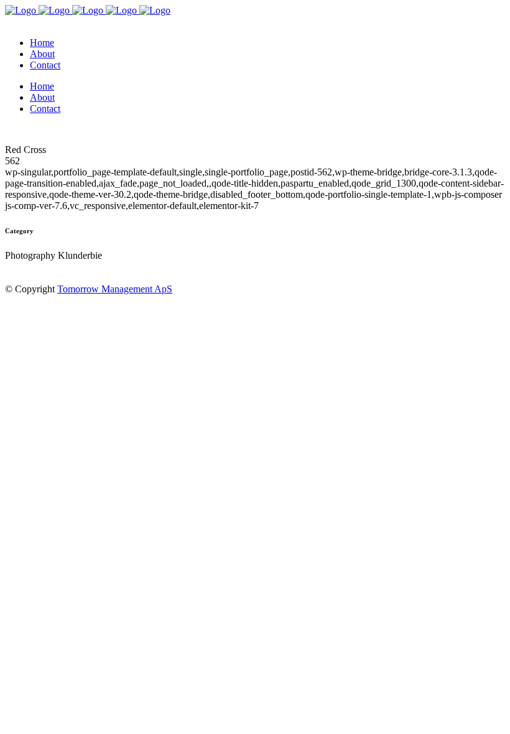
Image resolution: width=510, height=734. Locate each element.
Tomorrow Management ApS (114, 289)
